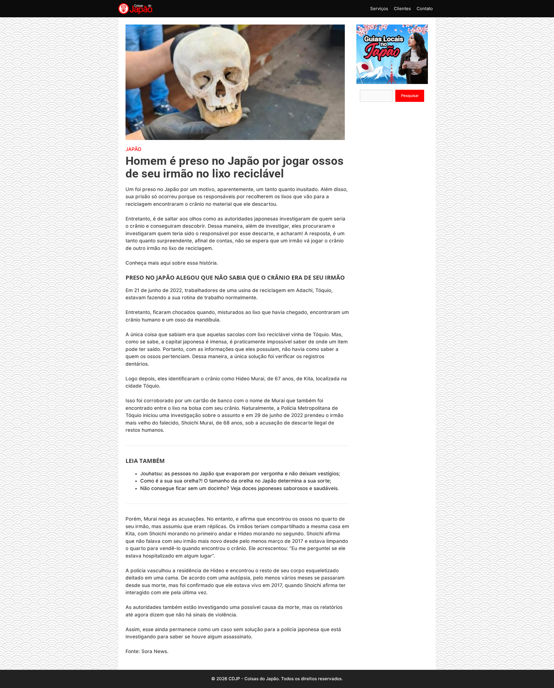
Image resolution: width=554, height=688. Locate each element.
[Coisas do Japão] (135, 8)
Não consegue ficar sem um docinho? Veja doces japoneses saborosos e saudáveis (239, 488)
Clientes (402, 8)
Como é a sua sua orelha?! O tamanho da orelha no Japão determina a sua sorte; (235, 481)
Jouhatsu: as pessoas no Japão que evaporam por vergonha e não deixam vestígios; (240, 473)
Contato (425, 8)
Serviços (379, 8)
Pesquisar (410, 95)
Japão (133, 149)
